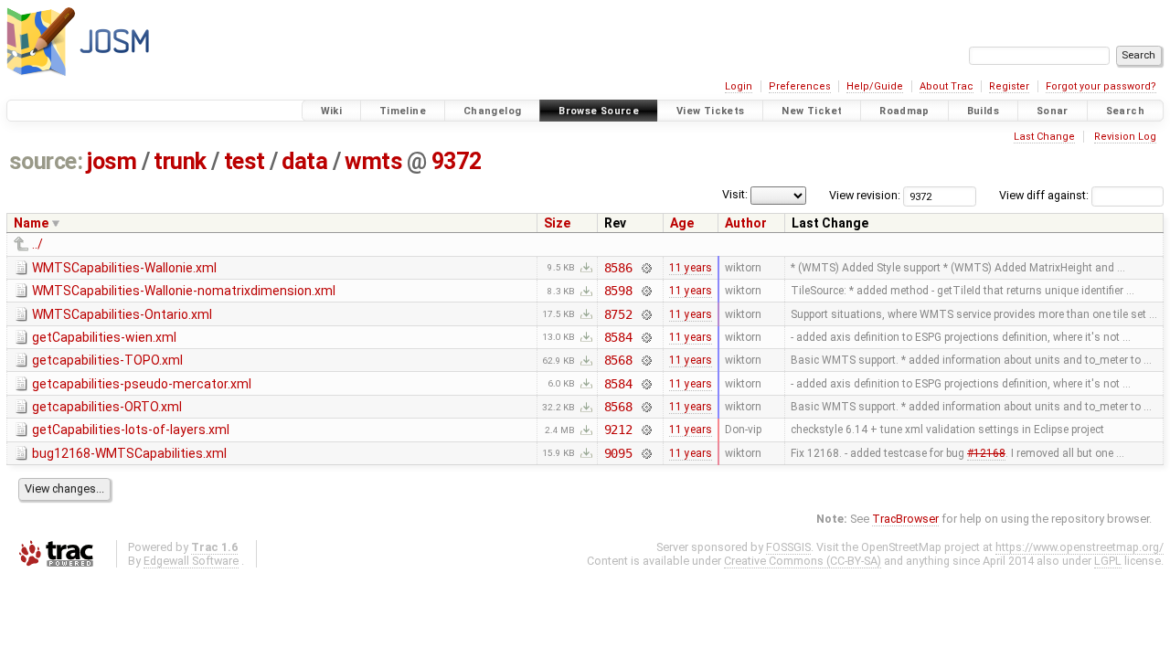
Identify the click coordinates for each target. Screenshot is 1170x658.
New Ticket (812, 111)
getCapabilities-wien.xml (104, 337)
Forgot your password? (1101, 86)
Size (557, 223)
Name (31, 223)
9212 (618, 429)
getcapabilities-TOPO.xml (107, 360)
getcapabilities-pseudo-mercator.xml (141, 384)
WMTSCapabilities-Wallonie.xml (124, 267)
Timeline (402, 111)
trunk (180, 161)
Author (746, 223)
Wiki (332, 111)
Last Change (1044, 137)
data (304, 161)
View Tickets (710, 111)
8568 (618, 360)
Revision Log (1125, 137)
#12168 (986, 453)
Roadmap (904, 111)
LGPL (1108, 561)
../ (37, 244)
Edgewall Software (191, 561)
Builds (983, 111)
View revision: (864, 195)
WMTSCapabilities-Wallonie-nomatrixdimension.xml (183, 290)
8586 (618, 267)
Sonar (1053, 111)
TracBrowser (905, 518)
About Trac (946, 86)
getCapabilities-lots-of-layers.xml (130, 429)
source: (46, 161)
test (244, 161)
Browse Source (598, 111)
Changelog (492, 111)
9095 (618, 453)
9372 (456, 161)
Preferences (800, 86)
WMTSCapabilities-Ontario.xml (122, 314)
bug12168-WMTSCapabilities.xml (129, 453)
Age (682, 223)
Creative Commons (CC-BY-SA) (802, 561)
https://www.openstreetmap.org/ (1079, 547)
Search (1125, 111)
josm (111, 161)
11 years (690, 267)
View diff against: (1045, 195)
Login (738, 86)
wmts (373, 161)
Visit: (735, 194)
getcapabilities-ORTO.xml (107, 406)
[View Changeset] (646, 267)
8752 (618, 314)
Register (1009, 86)
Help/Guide (874, 86)
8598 (618, 290)
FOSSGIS (788, 547)
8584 (618, 337)
